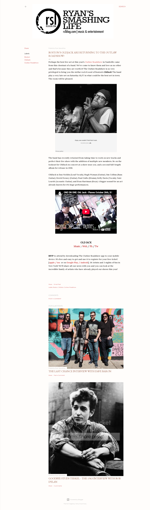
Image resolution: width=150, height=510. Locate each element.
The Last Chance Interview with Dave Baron (80, 371)
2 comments (58, 486)
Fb (91, 246)
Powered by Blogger (76, 499)
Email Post (57, 284)
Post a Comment (55, 298)
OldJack (27, 60)
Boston (27, 57)
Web (84, 246)
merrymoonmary (81, 504)
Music (77, 246)
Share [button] (26, 48)
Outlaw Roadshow (31, 63)
